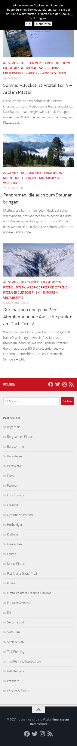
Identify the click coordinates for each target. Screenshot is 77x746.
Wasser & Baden (54, 73)
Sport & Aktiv (49, 68)
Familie (48, 63)
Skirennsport (15, 622)
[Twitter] (57, 384)
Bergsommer (31, 63)
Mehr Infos (43, 23)
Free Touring (15, 495)
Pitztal (31, 68)
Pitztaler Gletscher (18, 292)
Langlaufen (14, 544)
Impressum (61, 719)
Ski (38, 292)
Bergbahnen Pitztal (20, 437)
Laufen (11, 554)
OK (28, 23)
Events (11, 476)
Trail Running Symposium (24, 661)
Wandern (32, 73)
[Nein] (72, 15)
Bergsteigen (52, 173)
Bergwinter (30, 282)
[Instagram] (64, 384)
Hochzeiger (14, 525)
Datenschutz (38, 724)
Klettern (63, 63)
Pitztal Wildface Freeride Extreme (41, 287)
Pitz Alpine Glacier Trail (22, 573)
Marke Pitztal (13, 68)
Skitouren (50, 292)
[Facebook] (50, 384)
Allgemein (10, 63)
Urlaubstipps (13, 73)
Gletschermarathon (20, 515)
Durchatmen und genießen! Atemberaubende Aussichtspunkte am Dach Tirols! (37, 316)
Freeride (12, 505)
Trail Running (15, 652)
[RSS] (71, 384)
